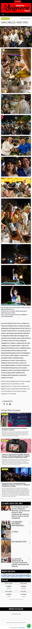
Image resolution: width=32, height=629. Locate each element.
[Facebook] (27, 1)
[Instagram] (30, 1)
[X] (25, 1)
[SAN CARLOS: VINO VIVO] (16, 71)
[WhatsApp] (22, 1)
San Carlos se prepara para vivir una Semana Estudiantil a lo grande (14, 429)
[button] (13, 1)
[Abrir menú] (3, 14)
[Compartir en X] (7, 404)
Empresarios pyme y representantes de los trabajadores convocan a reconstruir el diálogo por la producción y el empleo (16, 485)
